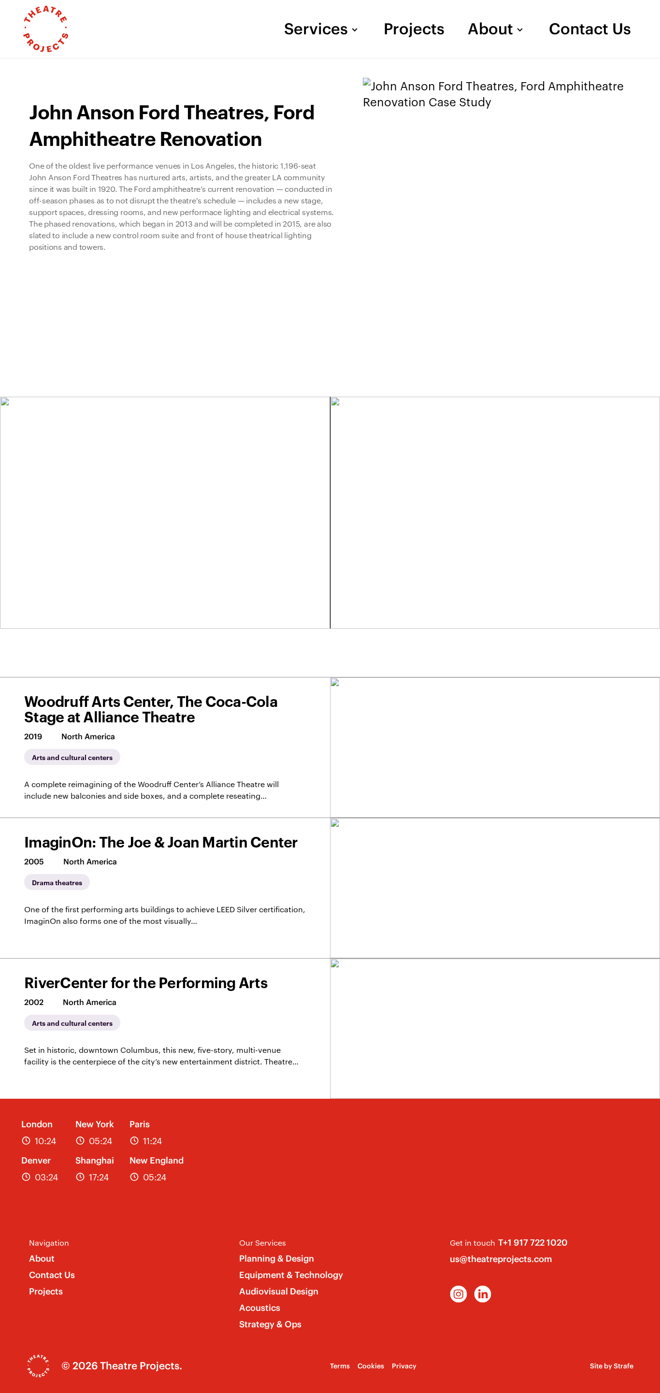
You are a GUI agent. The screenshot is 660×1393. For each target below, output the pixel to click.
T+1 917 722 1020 (533, 1242)
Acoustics (259, 1307)
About (490, 29)
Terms (340, 1366)
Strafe (623, 1366)
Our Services (262, 1242)
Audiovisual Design (278, 1291)
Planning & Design (276, 1258)
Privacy (404, 1366)
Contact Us (590, 29)
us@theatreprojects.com (501, 1258)
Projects (414, 29)
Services (316, 29)
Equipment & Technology (291, 1274)
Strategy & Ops (270, 1324)
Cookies (371, 1366)
